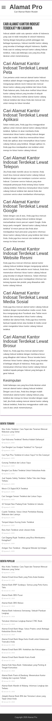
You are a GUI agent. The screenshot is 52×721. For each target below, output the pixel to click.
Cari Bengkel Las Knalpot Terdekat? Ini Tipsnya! (22, 447)
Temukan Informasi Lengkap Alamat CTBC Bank (22, 621)
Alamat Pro (26, 6)
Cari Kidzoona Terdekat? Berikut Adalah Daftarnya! (23, 439)
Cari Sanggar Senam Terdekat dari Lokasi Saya (21, 496)
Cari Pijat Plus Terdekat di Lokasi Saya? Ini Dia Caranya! (26, 455)
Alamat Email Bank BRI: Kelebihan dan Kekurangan (23, 649)
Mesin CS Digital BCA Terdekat (15, 488)
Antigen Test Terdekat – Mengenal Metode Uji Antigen (24, 548)
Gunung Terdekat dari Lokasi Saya (16, 463)
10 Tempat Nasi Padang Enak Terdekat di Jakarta (22, 504)
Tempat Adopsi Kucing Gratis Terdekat (18, 522)
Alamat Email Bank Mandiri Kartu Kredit (18, 657)
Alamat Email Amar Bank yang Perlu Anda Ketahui (23, 577)
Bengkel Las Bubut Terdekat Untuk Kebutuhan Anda (23, 470)
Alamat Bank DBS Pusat (12, 595)
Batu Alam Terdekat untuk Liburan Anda (18, 530)
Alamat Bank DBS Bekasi (12, 603)
